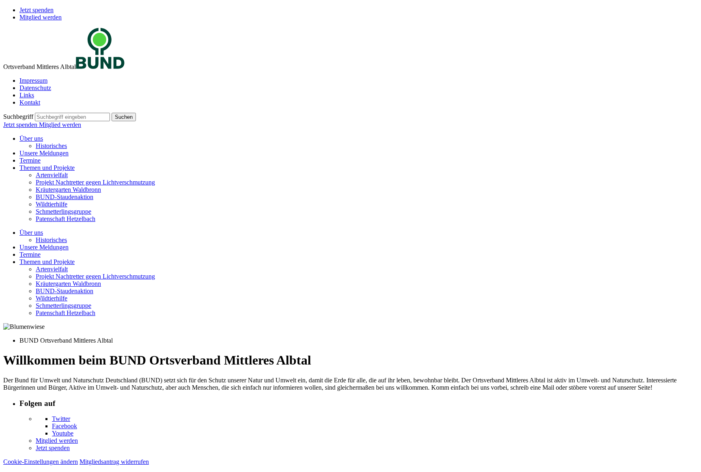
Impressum (33, 80)
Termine (30, 160)
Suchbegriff (18, 116)
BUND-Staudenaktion (64, 196)
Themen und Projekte (47, 167)
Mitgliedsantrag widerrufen (114, 461)
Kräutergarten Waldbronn (68, 189)
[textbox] (72, 117)
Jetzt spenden (36, 9)
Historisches (51, 145)
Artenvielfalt (52, 175)
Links (26, 95)
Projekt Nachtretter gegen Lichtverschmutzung (95, 182)
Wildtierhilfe (51, 204)
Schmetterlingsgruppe (63, 211)
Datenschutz (35, 87)
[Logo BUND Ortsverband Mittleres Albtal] (100, 66)
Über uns (31, 138)
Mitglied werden (40, 17)
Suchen (124, 117)
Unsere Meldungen (44, 153)
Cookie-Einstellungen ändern (40, 461)
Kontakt (29, 102)
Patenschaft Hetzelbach (65, 218)
